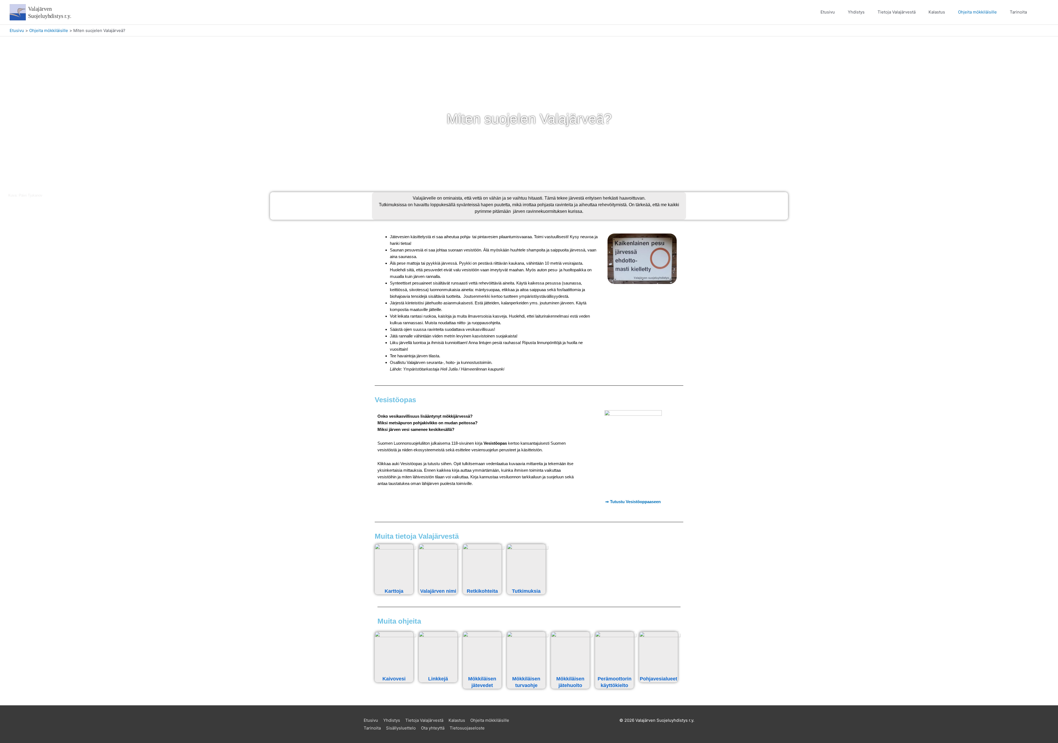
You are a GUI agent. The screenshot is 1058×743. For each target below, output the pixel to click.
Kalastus (937, 12)
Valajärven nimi (438, 591)
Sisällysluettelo (401, 728)
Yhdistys (856, 12)
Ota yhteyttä (432, 728)
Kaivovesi (394, 679)
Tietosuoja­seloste (467, 728)
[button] (1042, 12)
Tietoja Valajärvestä (897, 12)
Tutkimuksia (526, 591)
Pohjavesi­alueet (658, 679)
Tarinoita (1018, 12)
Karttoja (394, 591)
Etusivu (828, 12)
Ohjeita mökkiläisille (977, 12)
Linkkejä (438, 679)
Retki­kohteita (482, 591)
